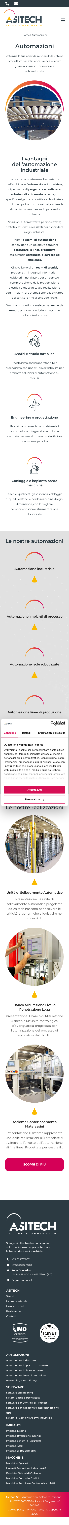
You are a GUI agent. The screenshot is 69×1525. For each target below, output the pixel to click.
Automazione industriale (34, 569)
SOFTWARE (15, 1387)
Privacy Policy (35, 1509)
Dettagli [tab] (26, 732)
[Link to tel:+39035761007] (7, 4)
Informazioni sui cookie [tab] (51, 732)
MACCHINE (14, 1457)
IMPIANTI (13, 1425)
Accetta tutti (34, 789)
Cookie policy (16, 1509)
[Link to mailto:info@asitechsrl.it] (16, 4)
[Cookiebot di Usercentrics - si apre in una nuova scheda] (50, 723)
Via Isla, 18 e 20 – (21, 1274)
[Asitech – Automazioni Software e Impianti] (22, 10)
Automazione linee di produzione (34, 712)
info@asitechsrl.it (22, 1264)
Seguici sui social (22, 1280)
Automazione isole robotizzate (34, 664)
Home (26, 34)
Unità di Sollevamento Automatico (35, 892)
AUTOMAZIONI (17, 1355)
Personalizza (32, 799)
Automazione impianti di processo (34, 616)
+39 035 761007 (20, 1259)
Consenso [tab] (10, 732)
